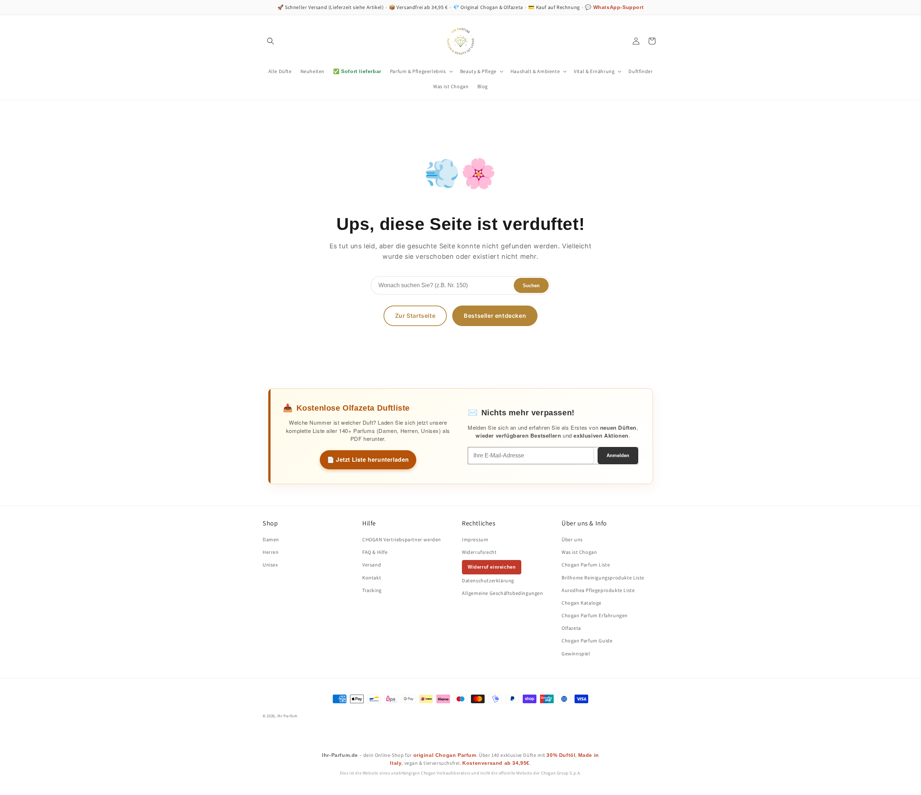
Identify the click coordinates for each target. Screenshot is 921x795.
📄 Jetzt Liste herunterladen (368, 459)
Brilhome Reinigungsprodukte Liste (603, 577)
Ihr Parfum (287, 715)
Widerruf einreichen (492, 567)
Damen (271, 539)
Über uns (572, 539)
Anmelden (618, 455)
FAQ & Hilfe (375, 552)
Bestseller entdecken (495, 315)
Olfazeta (571, 628)
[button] (270, 41)
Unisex (270, 564)
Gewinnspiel (576, 653)
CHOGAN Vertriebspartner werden (401, 539)
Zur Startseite (415, 315)
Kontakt (371, 577)
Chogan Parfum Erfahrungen (595, 615)
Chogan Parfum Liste (586, 564)
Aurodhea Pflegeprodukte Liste (598, 590)
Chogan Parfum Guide (587, 640)
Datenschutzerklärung (488, 580)
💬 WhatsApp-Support (614, 7)
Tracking (372, 590)
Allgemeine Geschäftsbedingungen (502, 593)
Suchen (531, 285)
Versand (371, 564)
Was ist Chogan (579, 552)
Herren (271, 552)
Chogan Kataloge (582, 603)
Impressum (475, 539)
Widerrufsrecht (479, 552)
